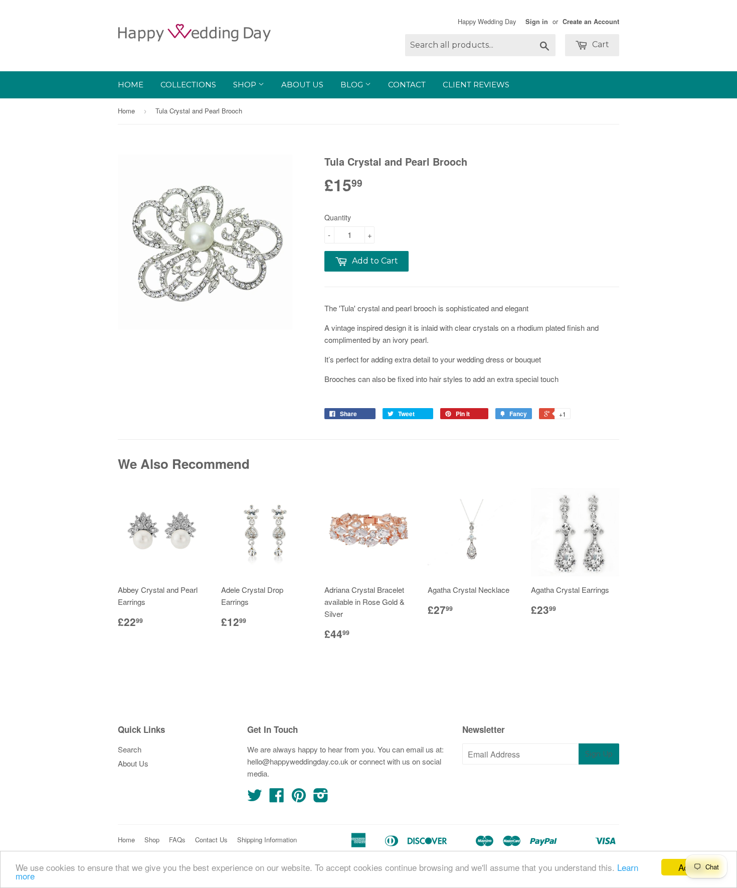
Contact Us (211, 839)
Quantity (337, 217)
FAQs (177, 839)
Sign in (536, 21)
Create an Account (591, 21)
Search (129, 749)
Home (130, 84)
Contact (407, 84)
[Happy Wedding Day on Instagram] (320, 798)
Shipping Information (267, 839)
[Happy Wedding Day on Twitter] (254, 798)
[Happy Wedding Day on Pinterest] (298, 798)
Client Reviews (476, 84)
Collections (188, 84)
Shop (245, 84)
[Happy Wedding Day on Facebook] (276, 798)
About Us (302, 84)
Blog (352, 84)
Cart (599, 44)
